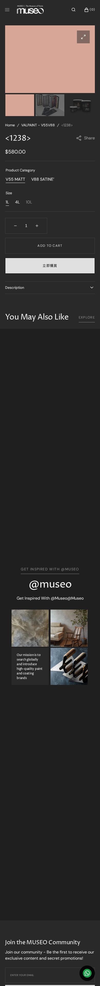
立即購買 (50, 265)
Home (10, 125)
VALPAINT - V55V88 (38, 125)
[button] (73, 9)
